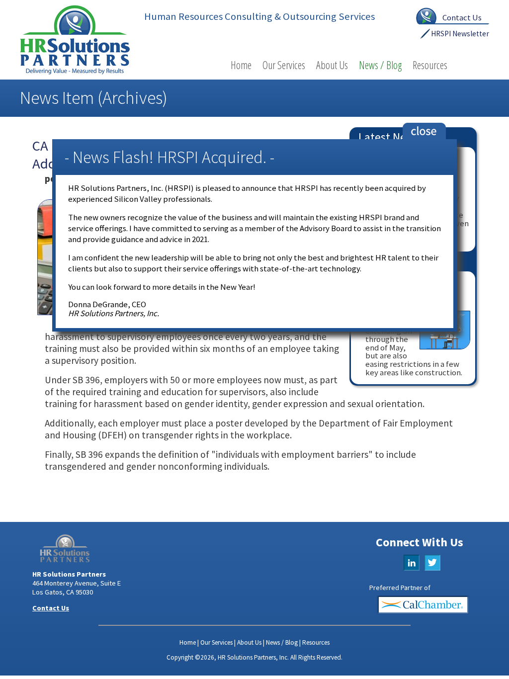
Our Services (283, 65)
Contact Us (462, 17)
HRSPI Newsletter (460, 33)
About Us (332, 65)
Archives (132, 97)
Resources (430, 65)
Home (241, 65)
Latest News (389, 137)
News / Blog (380, 65)
